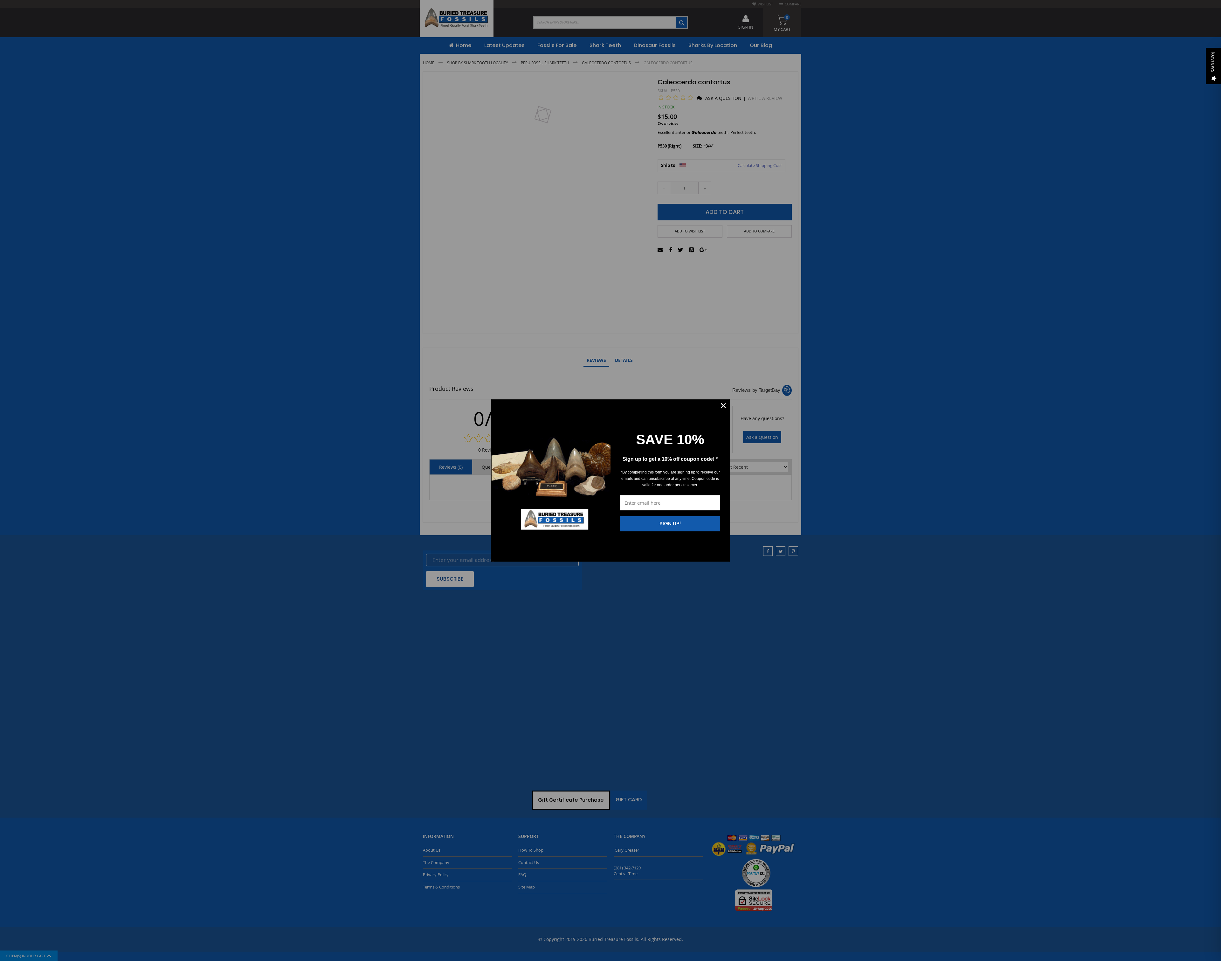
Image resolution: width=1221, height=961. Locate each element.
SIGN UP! (670, 523)
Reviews (1213, 62)
